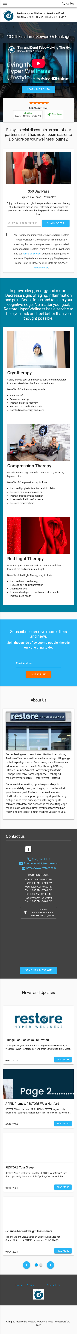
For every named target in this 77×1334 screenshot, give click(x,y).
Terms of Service (32, 253)
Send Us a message (38, 970)
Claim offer (55, 223)
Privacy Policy (41, 267)
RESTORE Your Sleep (19, 1167)
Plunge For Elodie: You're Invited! (27, 1040)
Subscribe (38, 674)
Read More (63, 1059)
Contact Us (53, 1285)
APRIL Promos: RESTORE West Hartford (32, 1103)
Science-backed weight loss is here (29, 1231)
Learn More (38, 89)
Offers (30, 1285)
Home (19, 1285)
